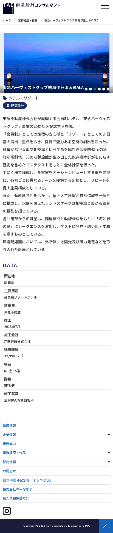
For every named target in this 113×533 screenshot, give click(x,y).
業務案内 (9, 443)
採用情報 (9, 461)
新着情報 (9, 425)
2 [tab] (90, 89)
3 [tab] (95, 89)
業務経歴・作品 (27, 20)
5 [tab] (103, 89)
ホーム (7, 20)
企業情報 (9, 434)
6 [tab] (108, 89)
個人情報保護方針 (16, 498)
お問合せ (9, 470)
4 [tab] (99, 89)
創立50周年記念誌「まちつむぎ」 (28, 479)
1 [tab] (86, 89)
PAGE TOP (106, 526)
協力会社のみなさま (17, 489)
